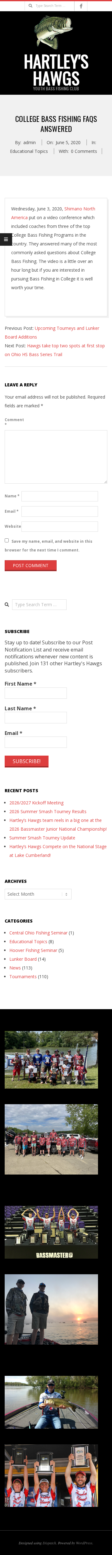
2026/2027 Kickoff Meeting (36, 803)
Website (12, 526)
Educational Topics (29, 151)
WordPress (84, 1542)
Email (12, 511)
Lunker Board (23, 959)
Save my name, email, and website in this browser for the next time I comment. (48, 545)
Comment (12, 422)
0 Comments (84, 151)
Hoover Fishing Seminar (33, 950)
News (15, 968)
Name (12, 496)
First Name (20, 683)
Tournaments (23, 976)
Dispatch (49, 1542)
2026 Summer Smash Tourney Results (47, 811)
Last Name (20, 708)
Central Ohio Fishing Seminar (38, 933)
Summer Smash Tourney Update (42, 838)
